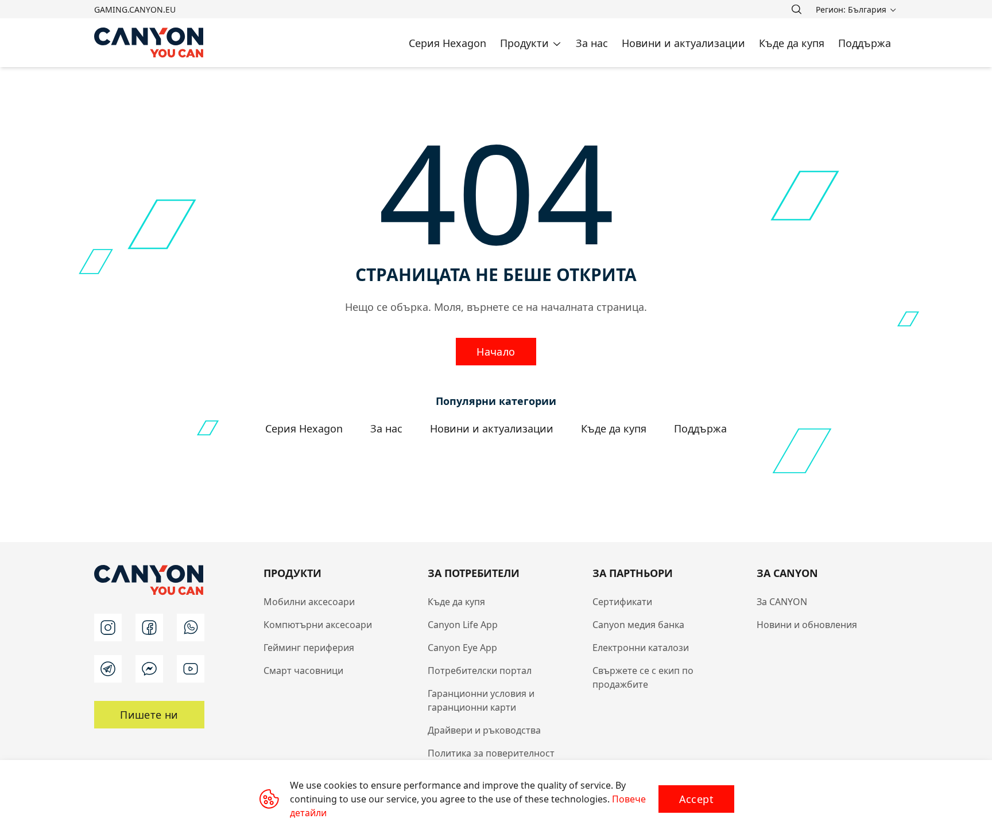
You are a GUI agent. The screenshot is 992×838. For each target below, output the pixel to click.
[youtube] (190, 669)
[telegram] (108, 669)
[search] (796, 9)
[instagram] (108, 627)
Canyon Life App (463, 624)
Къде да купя (456, 601)
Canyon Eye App (462, 647)
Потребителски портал (480, 670)
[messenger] (149, 669)
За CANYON (782, 601)
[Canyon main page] (149, 43)
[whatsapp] (190, 627)
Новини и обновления (807, 624)
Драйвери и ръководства (484, 730)
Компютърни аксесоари (318, 624)
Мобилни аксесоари (309, 601)
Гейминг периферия (309, 647)
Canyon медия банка (638, 624)
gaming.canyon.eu (135, 9)
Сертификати (622, 601)
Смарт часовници (303, 670)
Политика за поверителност (491, 753)
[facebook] (149, 627)
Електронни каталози (640, 647)
